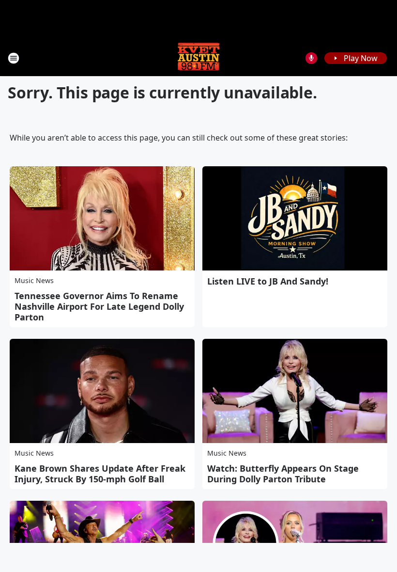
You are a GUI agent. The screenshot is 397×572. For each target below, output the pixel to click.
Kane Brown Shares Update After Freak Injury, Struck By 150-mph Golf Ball (100, 473)
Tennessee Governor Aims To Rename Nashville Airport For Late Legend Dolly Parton (99, 306)
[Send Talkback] (311, 58)
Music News (34, 280)
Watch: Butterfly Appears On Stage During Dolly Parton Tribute (283, 473)
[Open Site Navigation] (13, 58)
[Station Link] (198, 58)
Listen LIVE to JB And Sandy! (267, 281)
